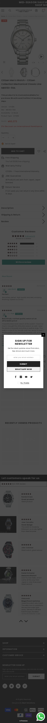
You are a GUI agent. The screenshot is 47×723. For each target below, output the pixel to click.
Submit (23, 364)
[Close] (43, 335)
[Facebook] (15, 377)
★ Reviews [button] (23, 721)
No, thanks (25, 383)
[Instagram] (21, 377)
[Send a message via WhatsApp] (41, 717)
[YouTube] (26, 377)
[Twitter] (31, 377)
